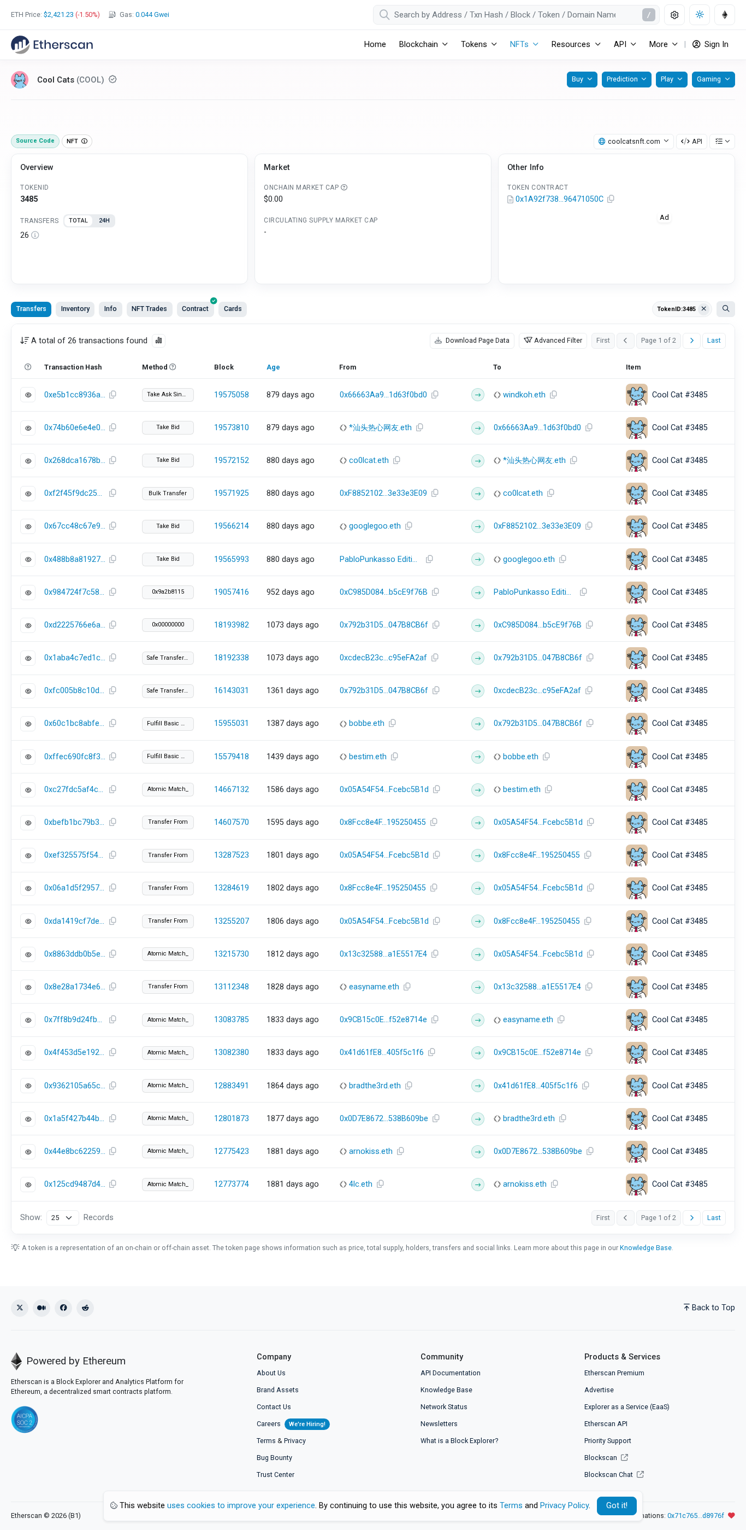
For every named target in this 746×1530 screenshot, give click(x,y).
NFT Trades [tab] (149, 308)
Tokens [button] (474, 44)
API (697, 141)
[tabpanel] (129, 236)
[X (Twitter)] (19, 1308)
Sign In (715, 44)
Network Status (444, 1407)
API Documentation (451, 1373)
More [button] (658, 44)
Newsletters (439, 1424)
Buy (577, 79)
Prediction (622, 79)
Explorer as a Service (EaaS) (627, 1407)
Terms (266, 1441)
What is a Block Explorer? (459, 1441)
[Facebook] (63, 1308)
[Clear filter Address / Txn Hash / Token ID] (704, 309)
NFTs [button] (519, 44)
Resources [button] (571, 44)
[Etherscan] (52, 45)
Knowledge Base (646, 1248)
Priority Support (607, 1441)
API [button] (620, 44)
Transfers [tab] (31, 308)
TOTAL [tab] (78, 220)
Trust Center (275, 1474)
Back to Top (713, 1307)
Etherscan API (605, 1424)
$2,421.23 (59, 14)
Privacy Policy (564, 1505)
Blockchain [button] (418, 44)
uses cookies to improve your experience (241, 1505)
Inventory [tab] (75, 308)
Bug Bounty (274, 1457)
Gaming (709, 79)
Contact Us (274, 1407)
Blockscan (601, 1457)
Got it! (616, 1505)
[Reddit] (85, 1308)
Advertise (599, 1390)
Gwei (152, 14)
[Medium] (41, 1308)
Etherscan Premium (614, 1373)
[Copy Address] (610, 200)
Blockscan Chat (609, 1474)
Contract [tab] (195, 308)
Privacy (295, 1441)
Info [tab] (110, 308)
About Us (271, 1373)
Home (375, 44)
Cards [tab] (233, 308)
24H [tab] (104, 220)
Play (667, 79)
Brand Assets (278, 1390)
